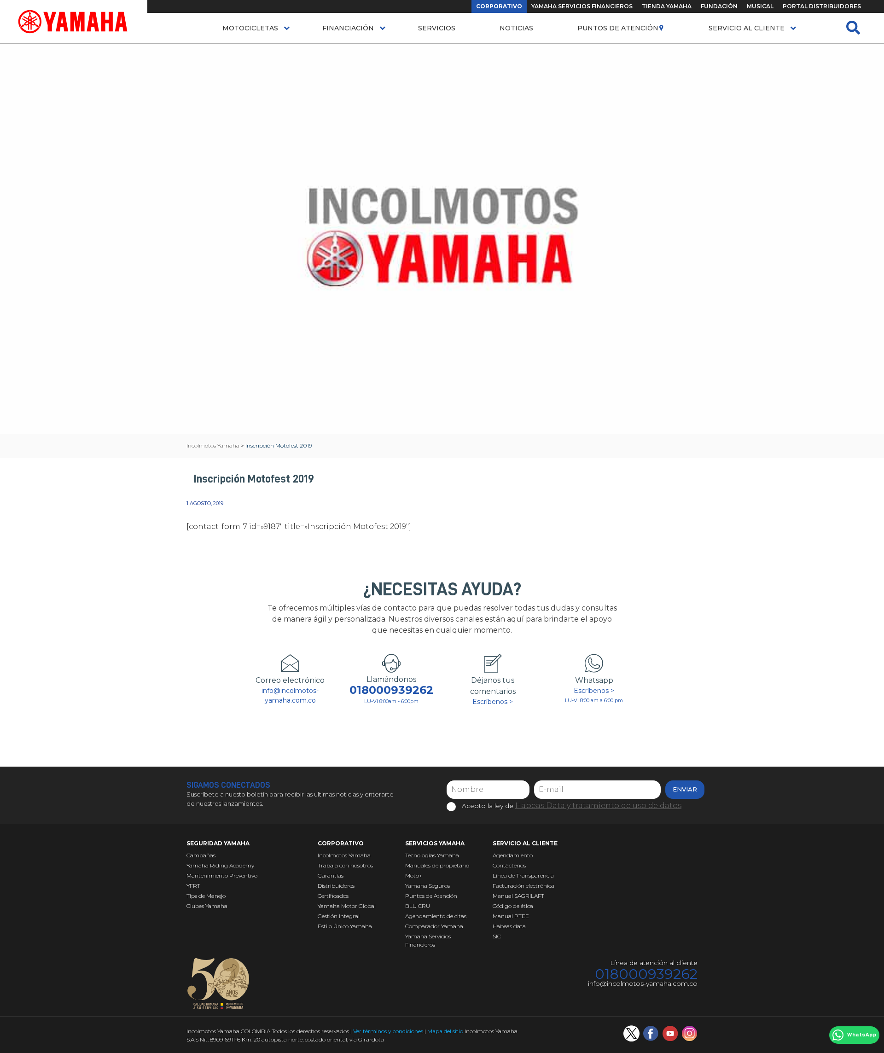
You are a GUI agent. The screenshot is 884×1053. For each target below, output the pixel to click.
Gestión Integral (339, 916)
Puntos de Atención (617, 28)
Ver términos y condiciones (388, 1031)
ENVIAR (685, 789)
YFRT (193, 885)
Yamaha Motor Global (347, 905)
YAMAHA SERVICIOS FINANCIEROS (582, 6)
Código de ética (513, 905)
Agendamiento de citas (435, 916)
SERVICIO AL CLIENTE (747, 28)
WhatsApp (861, 1035)
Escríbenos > (492, 702)
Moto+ (413, 875)
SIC (497, 936)
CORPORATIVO (499, 6)
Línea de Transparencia (523, 875)
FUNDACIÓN (719, 6)
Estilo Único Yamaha (345, 926)
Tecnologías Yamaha (432, 855)
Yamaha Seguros (427, 885)
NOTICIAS (516, 28)
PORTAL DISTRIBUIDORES (822, 6)
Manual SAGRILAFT (518, 895)
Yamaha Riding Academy (220, 865)
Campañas (200, 855)
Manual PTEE (511, 916)
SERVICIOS (436, 28)
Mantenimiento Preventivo (221, 875)
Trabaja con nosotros (345, 865)
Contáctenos (509, 865)
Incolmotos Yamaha (344, 855)
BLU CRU (417, 905)
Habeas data (509, 926)
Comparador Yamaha (434, 926)
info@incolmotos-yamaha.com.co (290, 695)
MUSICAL (760, 6)
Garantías (330, 875)
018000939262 (391, 690)
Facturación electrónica (523, 885)
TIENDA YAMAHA (667, 6)
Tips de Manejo (206, 895)
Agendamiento (513, 855)
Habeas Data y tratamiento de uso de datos (598, 805)
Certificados (333, 895)
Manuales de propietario (437, 865)
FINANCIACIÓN (348, 28)
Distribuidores (336, 885)
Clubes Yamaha (206, 905)
